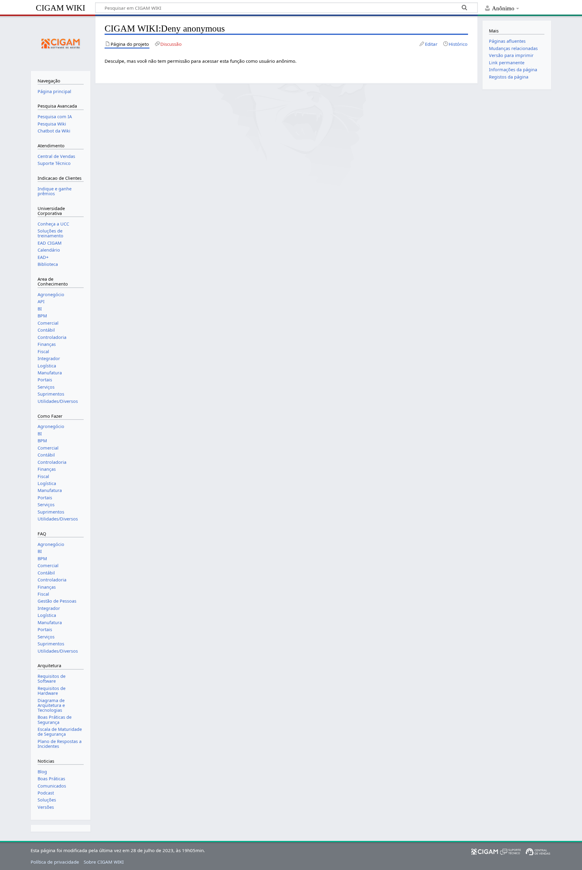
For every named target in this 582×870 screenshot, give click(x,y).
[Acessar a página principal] (61, 42)
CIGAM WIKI (60, 7)
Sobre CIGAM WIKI (104, 862)
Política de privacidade (55, 862)
